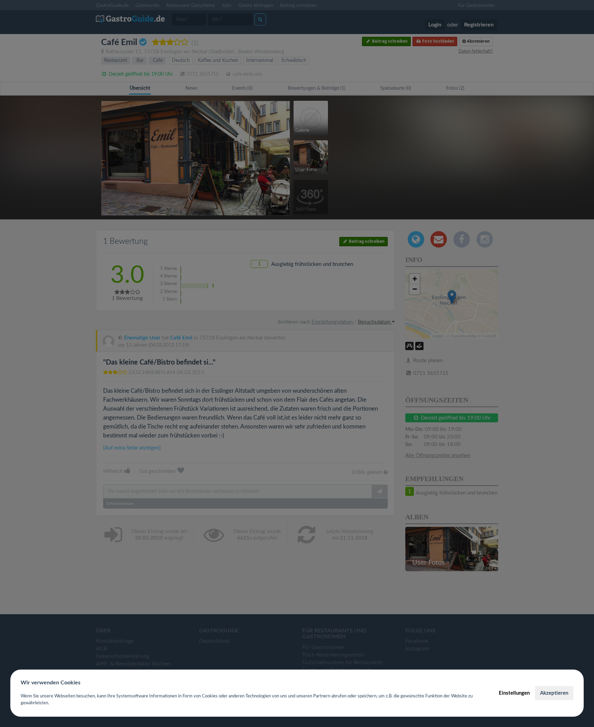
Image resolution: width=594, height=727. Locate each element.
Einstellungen (514, 693)
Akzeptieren (554, 693)
